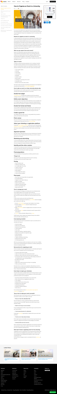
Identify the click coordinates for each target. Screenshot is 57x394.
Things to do (3, 18)
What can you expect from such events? (5, 12)
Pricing (23, 1)
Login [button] (47, 1)
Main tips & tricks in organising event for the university (6, 31)
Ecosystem (27, 1)
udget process (18, 95)
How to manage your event (5, 20)
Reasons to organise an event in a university (6, 9)
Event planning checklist (4, 22)
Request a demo (52, 1)
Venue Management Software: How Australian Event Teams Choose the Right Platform (11, 359)
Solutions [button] (13, 1)
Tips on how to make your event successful (5, 28)
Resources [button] (18, 1)
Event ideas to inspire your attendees (6, 25)
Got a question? (53, 392)
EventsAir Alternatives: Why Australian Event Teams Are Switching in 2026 (45, 359)
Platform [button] (9, 1)
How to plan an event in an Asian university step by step (5, 16)
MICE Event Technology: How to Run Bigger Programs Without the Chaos (28, 359)
